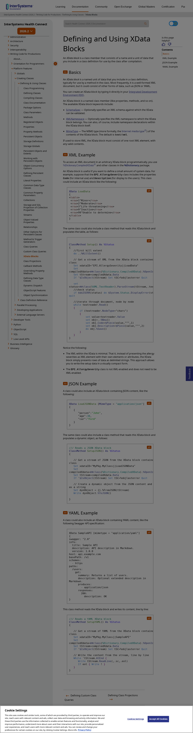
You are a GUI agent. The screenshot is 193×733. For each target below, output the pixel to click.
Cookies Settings (135, 719)
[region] (96, 719)
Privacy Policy (84, 729)
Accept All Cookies (158, 719)
